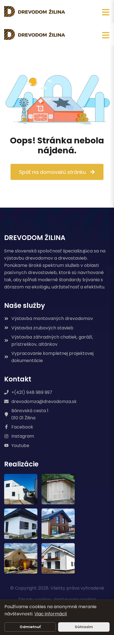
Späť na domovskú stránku (52, 171)
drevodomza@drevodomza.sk (44, 401)
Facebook (22, 427)
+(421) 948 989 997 (31, 392)
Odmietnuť (30, 626)
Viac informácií (50, 614)
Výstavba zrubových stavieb (42, 328)
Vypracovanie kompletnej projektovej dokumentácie (52, 357)
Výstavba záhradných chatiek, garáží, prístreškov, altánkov (52, 340)
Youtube (20, 445)
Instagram (22, 436)
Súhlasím (84, 626)
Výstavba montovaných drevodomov (52, 318)
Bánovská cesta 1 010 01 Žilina (29, 414)
